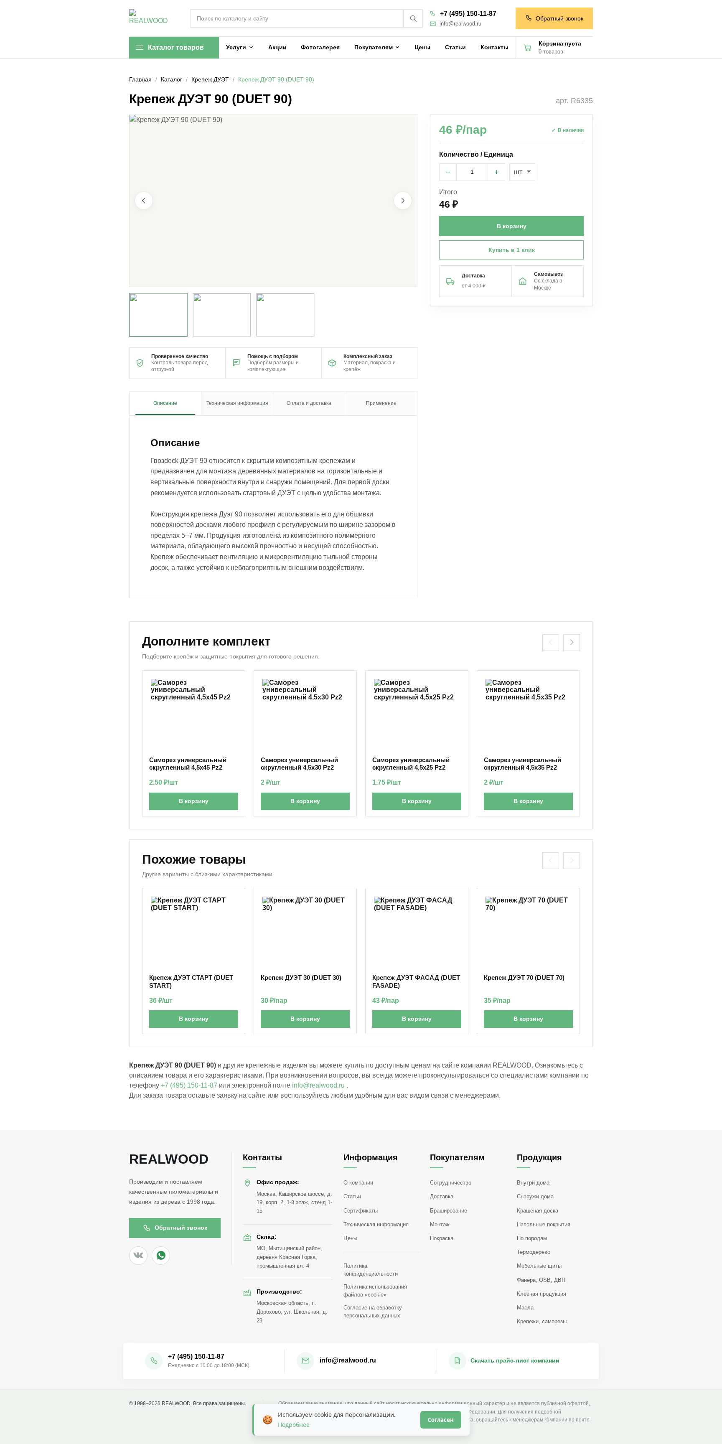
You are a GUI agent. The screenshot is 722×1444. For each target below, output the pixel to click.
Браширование (448, 1211)
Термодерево (533, 1252)
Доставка (441, 1196)
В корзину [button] (511, 226)
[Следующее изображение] (403, 201)
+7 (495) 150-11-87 (468, 13)
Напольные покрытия (543, 1224)
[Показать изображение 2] (222, 315)
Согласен (441, 1420)
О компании (358, 1183)
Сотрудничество (450, 1183)
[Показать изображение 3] (285, 315)
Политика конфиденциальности (370, 1270)
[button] (273, 201)
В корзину (193, 801)
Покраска (441, 1238)
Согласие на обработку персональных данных (372, 1311)
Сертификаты (360, 1211)
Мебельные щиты (539, 1266)
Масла (525, 1307)
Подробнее (294, 1425)
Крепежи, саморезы (542, 1321)
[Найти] (412, 18)
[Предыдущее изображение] (144, 201)
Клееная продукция (541, 1294)
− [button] (448, 172)
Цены (350, 1238)
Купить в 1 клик (511, 250)
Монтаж (440, 1224)
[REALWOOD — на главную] (150, 18)
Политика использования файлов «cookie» (375, 1291)
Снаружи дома (535, 1196)
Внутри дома (533, 1183)
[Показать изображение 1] (158, 315)
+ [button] (496, 172)
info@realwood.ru (460, 24)
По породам (532, 1238)
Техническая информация (376, 1224)
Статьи (352, 1196)
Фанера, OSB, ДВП (541, 1280)
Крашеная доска (537, 1211)
